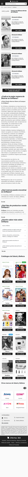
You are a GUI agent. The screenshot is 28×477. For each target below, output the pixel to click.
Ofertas (6, 417)
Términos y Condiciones (21, 442)
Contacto (4, 440)
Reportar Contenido (21, 440)
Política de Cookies (5, 442)
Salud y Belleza (7, 7)
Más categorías (5, 423)
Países (12, 442)
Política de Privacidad (14, 444)
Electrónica (7, 420)
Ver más (3, 201)
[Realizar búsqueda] (25, 4)
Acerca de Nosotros (11, 440)
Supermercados (20, 417)
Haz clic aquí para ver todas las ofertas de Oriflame (14, 90)
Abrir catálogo (18, 30)
